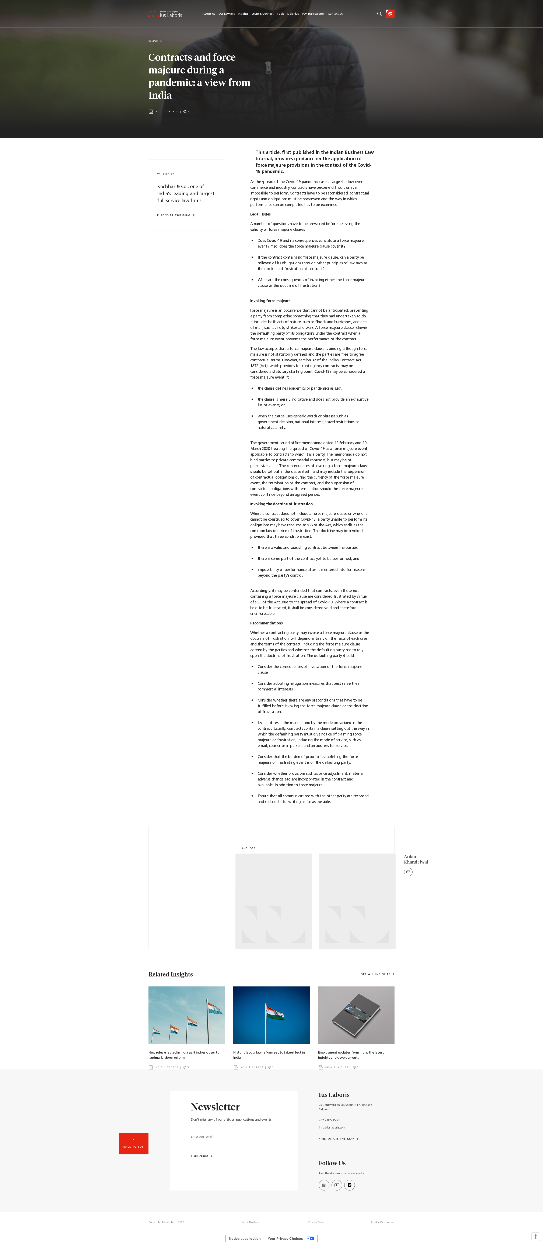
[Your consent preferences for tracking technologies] (536, 1237)
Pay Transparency (313, 13)
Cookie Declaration (383, 1222)
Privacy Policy (316, 1222)
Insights (243, 13)
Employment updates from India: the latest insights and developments (351, 1055)
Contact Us (335, 13)
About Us (209, 13)
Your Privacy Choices (285, 1238)
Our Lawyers (226, 13)
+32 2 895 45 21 (329, 1120)
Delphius (293, 13)
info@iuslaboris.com (332, 1127)
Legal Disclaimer (252, 1222)
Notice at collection (245, 1238)
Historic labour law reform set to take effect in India (269, 1055)
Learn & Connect (262, 13)
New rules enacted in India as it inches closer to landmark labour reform (184, 1055)
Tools (280, 13)
